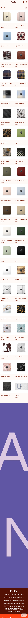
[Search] (4, 2)
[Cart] (26, 2)
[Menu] (1, 2)
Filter (4, 7)
